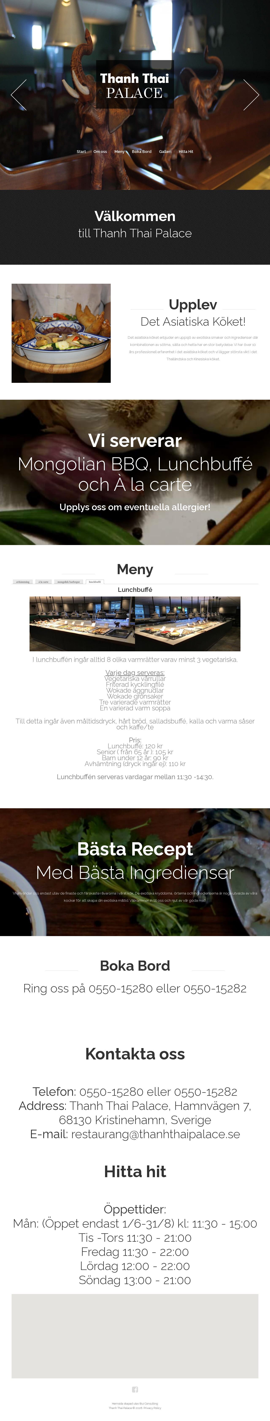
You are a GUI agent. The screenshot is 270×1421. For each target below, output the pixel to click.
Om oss (100, 151)
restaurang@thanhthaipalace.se (155, 1134)
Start (81, 151)
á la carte (43, 581)
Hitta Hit (186, 151)
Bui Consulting (149, 1403)
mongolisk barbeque (69, 581)
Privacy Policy (152, 1408)
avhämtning (22, 581)
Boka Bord (141, 151)
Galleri (165, 151)
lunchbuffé (96, 581)
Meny (119, 151)
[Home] (135, 64)
